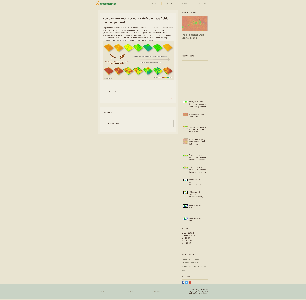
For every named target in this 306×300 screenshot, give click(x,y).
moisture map (187, 267)
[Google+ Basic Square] (190, 282)
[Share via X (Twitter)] (109, 91)
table (183, 270)
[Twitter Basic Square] (186, 282)
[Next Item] (204, 24)
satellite (203, 267)
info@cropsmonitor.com (200, 293)
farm (190, 259)
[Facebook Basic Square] (183, 282)
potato (196, 267)
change (184, 259)
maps (199, 263)
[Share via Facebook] (104, 91)
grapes (196, 259)
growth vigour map (189, 263)
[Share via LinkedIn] (115, 91)
